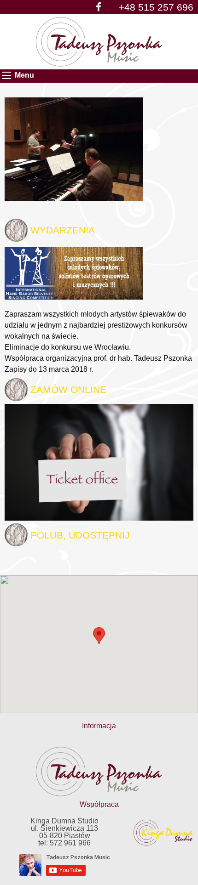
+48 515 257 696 (156, 7)
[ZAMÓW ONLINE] (99, 461)
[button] (99, 636)
